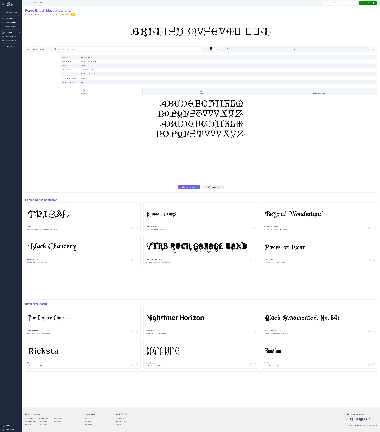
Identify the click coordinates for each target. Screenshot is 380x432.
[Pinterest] (365, 420)
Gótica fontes (43, 421)
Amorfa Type (151, 333)
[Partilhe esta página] (373, 49)
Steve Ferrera (269, 262)
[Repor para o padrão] (366, 49)
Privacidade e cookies (121, 421)
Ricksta (29, 363)
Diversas (90, 57)
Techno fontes (43, 424)
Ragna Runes (150, 363)
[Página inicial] (26, 3)
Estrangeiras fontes (30, 421)
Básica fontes (29, 418)
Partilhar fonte (215, 187)
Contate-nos (118, 424)
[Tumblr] (361, 420)
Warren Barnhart (33, 333)
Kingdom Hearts (151, 226)
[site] (95, 61)
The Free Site (88, 424)
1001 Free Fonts (89, 418)
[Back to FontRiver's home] (9, 4)
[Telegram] (347, 420)
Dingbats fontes (43, 418)
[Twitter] (370, 420)
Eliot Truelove (151, 229)
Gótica (83, 57)
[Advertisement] (41, 69)
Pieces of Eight (269, 259)
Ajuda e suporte (119, 418)
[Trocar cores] (217, 49)
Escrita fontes (29, 424)
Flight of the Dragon (41, 15)
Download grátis (190, 187)
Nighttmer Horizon (152, 330)
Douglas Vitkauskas (153, 262)
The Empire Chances (34, 330)
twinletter (31, 366)
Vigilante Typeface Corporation (37, 229)
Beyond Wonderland (271, 226)
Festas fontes (57, 421)
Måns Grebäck (151, 366)
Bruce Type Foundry (271, 333)
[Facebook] (351, 420)
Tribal (29, 226)
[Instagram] (356, 420)
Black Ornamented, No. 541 (273, 330)
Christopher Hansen (271, 229)
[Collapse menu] (3, 4)
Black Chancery (32, 259)
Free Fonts (88, 421)
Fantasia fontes (58, 418)
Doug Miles (32, 262)
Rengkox (267, 363)
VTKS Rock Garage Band (154, 259)
